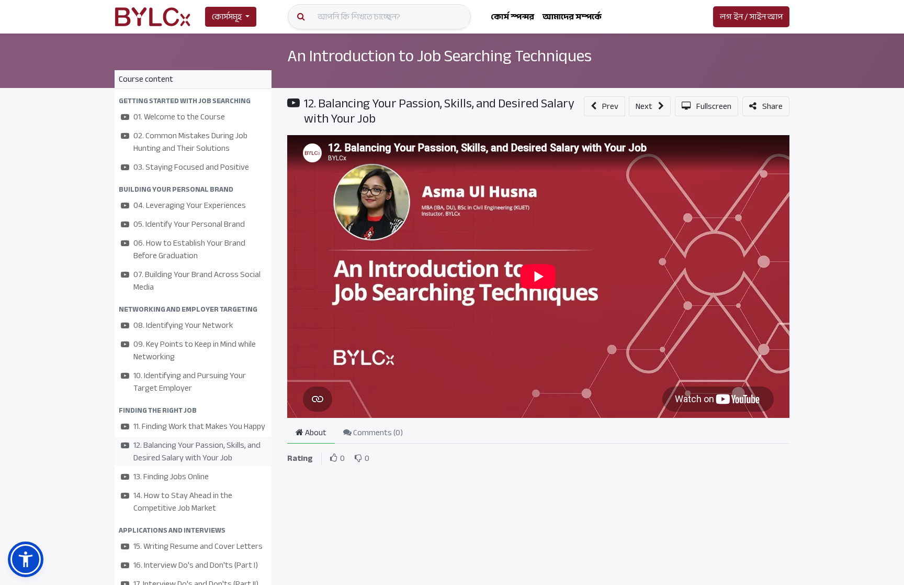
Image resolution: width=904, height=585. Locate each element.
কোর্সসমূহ (227, 17)
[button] (193, 100)
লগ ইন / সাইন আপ (751, 17)
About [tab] (314, 432)
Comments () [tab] (377, 432)
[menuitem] (512, 16)
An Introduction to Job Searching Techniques (439, 56)
